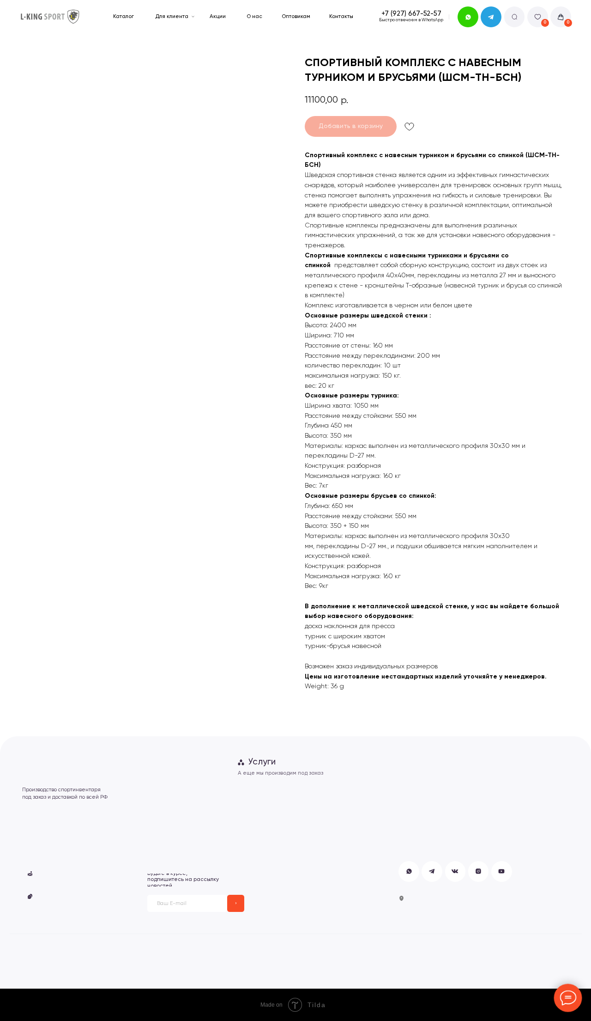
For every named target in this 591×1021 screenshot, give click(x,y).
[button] (70, 874)
